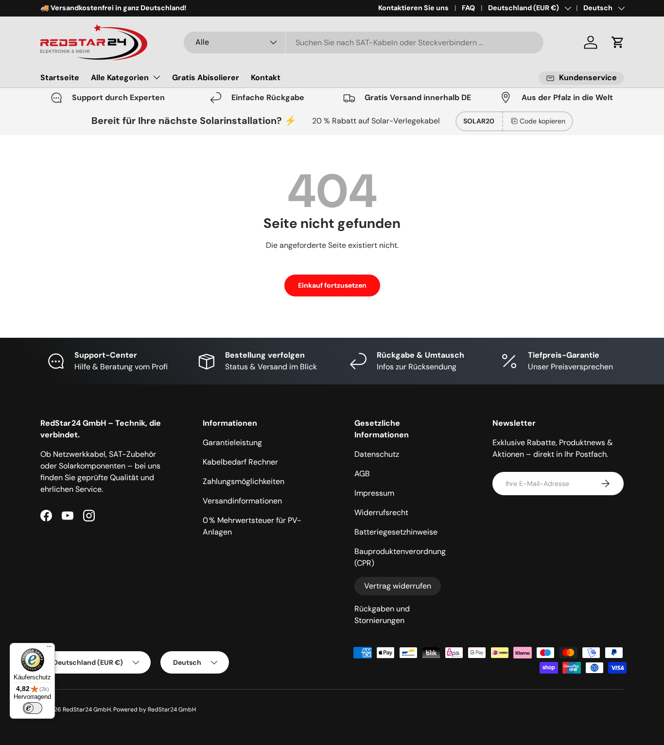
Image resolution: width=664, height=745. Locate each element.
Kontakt (265, 77)
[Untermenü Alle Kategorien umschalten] (156, 77)
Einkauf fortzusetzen (332, 285)
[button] (618, 42)
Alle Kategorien (120, 77)
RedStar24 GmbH (87, 709)
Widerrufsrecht (381, 512)
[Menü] (49, 649)
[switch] (32, 708)
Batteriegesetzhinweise (395, 532)
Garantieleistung (232, 442)
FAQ (468, 7)
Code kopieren (542, 121)
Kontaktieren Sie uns (413, 7)
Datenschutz (376, 454)
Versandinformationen (242, 501)
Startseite (59, 77)
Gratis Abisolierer (205, 77)
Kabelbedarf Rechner (240, 462)
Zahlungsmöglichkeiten (243, 481)
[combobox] (363, 42)
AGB (362, 473)
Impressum (374, 493)
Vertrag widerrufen (397, 586)
